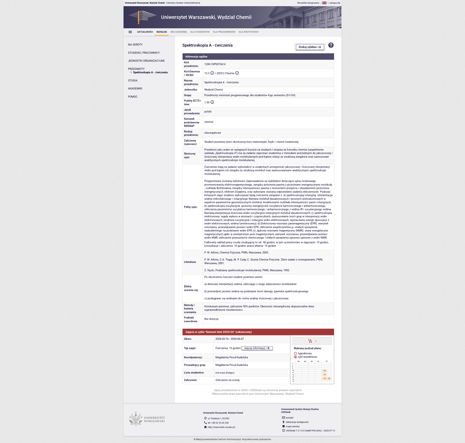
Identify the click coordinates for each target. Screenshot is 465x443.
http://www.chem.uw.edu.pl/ (221, 427)
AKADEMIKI (135, 88)
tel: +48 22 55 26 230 (218, 423)
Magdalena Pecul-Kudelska (231, 357)
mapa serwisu (293, 426)
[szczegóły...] (316, 340)
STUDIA (133, 80)
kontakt (289, 418)
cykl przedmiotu (307, 356)
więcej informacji (254, 348)
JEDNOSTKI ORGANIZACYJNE (146, 60)
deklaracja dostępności (297, 422)
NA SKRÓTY (135, 44)
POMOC (133, 96)
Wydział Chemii (213, 89)
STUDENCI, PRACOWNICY (144, 52)
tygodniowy (304, 353)
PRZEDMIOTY (136, 69)
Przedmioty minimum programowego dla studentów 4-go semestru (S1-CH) (249, 95)
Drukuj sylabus (308, 47)
